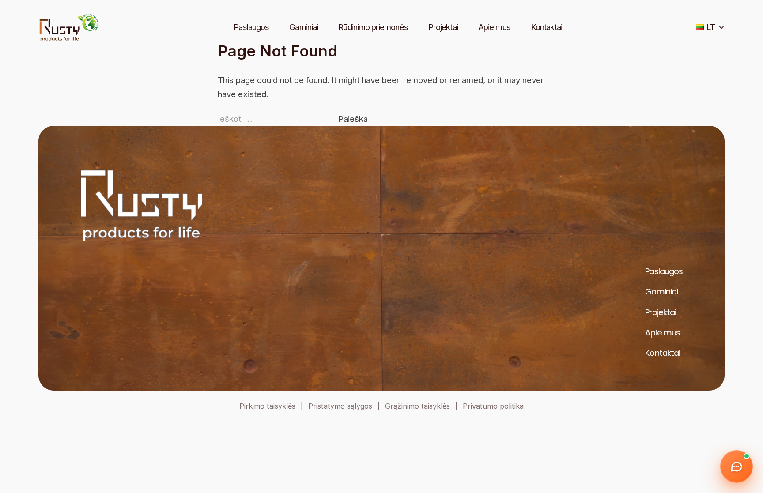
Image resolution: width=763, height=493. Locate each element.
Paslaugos (251, 27)
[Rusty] (69, 27)
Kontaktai (546, 27)
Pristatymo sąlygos (340, 406)
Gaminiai (303, 27)
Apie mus (494, 27)
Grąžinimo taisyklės (417, 406)
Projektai (443, 27)
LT (711, 27)
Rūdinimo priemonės (373, 27)
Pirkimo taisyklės (267, 406)
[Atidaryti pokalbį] (736, 466)
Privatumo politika (493, 406)
